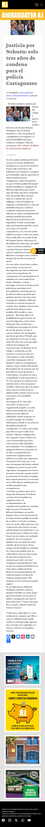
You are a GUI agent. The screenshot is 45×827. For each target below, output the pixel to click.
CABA (21, 93)
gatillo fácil (28, 93)
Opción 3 (38, 256)
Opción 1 (38, 254)
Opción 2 (38, 255)
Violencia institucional (20, 96)
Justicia (9, 96)
